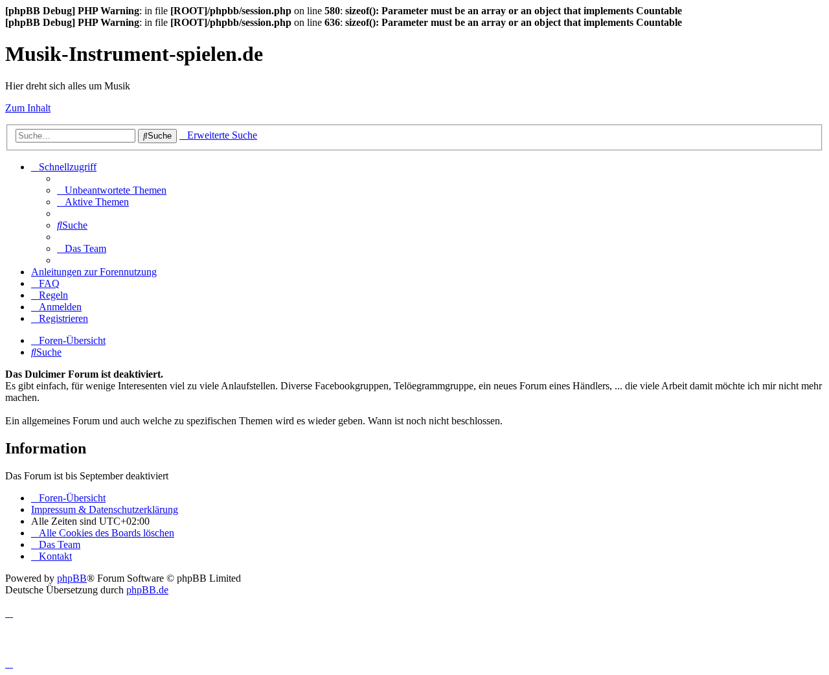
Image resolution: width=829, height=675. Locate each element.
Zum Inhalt (28, 107)
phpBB (72, 578)
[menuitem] (111, 190)
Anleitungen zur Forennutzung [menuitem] (94, 271)
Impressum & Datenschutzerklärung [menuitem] (104, 509)
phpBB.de (147, 589)
